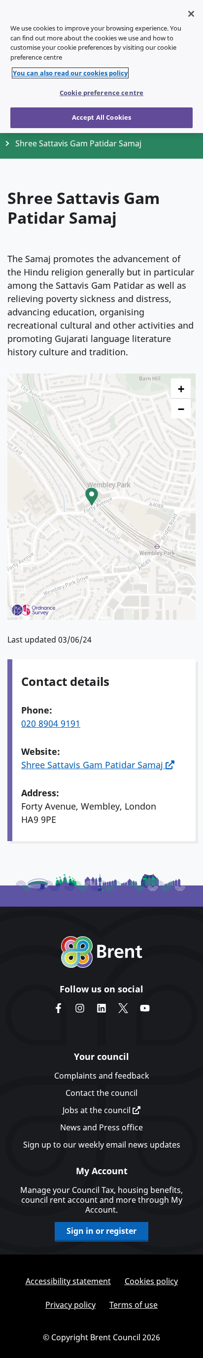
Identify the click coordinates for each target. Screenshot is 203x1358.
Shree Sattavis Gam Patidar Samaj (93, 765)
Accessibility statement (68, 1281)
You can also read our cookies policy (70, 72)
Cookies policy (151, 1281)
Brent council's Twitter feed (123, 1008)
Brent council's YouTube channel (145, 1008)
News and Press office (101, 1127)
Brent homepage (101, 952)
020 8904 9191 (50, 723)
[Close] (191, 14)
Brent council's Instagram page (80, 1008)
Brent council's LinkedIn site (101, 1008)
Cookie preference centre (101, 92)
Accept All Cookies (101, 117)
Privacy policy (70, 1304)
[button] (92, 497)
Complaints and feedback (101, 1076)
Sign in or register (101, 1230)
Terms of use (133, 1304)
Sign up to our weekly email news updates (101, 1145)
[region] (101, 66)
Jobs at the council (98, 1110)
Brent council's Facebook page (58, 1008)
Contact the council (101, 1093)
